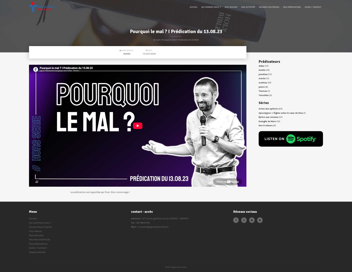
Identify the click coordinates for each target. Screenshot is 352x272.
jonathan (263, 74)
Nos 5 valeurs (266, 125)
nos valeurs (231, 7)
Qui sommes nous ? (211, 7)
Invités (126, 53)
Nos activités (248, 7)
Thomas (263, 91)
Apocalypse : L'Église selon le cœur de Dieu (281, 113)
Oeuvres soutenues (269, 7)
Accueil (193, 7)
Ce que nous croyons (40, 226)
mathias (263, 82)
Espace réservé (37, 252)
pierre (262, 87)
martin (262, 78)
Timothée (264, 95)
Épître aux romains (268, 117)
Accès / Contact (313, 7)
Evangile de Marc (267, 121)
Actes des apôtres (268, 108)
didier (262, 66)
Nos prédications (292, 7)
